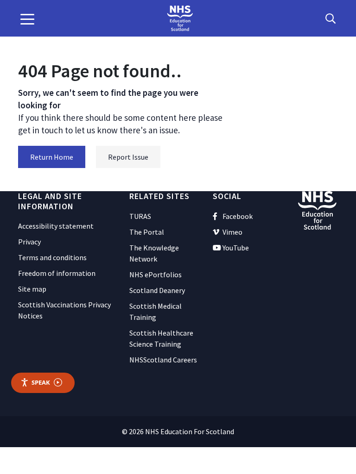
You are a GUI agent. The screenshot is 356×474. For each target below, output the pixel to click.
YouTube (235, 247)
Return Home (51, 157)
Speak (41, 382)
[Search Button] (330, 18)
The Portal (146, 232)
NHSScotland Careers (163, 359)
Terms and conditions (52, 257)
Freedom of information (56, 273)
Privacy (29, 241)
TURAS (140, 216)
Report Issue (128, 157)
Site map (32, 288)
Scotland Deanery (157, 290)
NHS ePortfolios (155, 274)
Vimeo (232, 232)
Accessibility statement (56, 226)
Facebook (237, 216)
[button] (27, 18)
